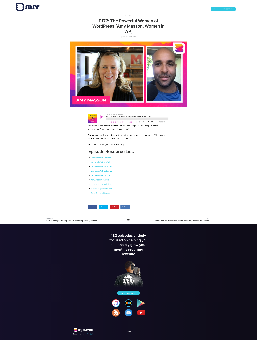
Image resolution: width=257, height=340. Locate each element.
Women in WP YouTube (101, 162)
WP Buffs (90, 334)
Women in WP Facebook (101, 166)
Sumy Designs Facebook (101, 188)
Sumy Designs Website (101, 184)
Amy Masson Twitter (100, 180)
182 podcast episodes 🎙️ (223, 9)
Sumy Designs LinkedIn (100, 193)
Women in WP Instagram (101, 171)
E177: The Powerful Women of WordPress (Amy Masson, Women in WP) (128, 26)
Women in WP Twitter (100, 175)
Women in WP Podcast (101, 158)
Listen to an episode (128, 293)
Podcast (128, 15)
